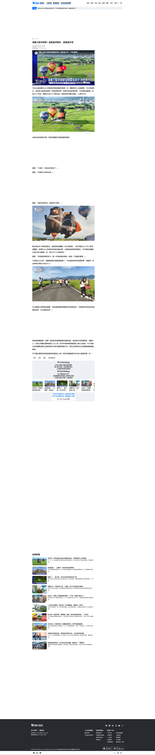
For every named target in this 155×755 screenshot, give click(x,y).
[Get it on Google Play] (119, 748)
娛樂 (103, 3)
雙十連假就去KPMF (63, 374)
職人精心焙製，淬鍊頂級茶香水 (63, 367)
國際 (107, 3)
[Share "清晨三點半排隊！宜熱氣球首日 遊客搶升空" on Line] (34, 753)
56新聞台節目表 (89, 735)
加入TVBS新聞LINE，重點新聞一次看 (63, 396)
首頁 (88, 3)
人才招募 (109, 737)
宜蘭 (44, 358)
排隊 (34, 358)
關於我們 (87, 733)
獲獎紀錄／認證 (120, 742)
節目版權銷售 (119, 733)
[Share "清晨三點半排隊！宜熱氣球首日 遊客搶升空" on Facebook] (40, 753)
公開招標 (118, 735)
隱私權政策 (99, 733)
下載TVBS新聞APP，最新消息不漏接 (63, 394)
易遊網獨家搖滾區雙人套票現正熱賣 (63, 376)
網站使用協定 (99, 737)
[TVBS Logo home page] (38, 3)
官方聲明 (118, 739)
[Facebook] (106, 725)
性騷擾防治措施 (100, 735)
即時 (92, 3)
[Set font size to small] (114, 753)
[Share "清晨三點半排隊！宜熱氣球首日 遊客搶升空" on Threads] (37, 753)
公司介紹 (109, 733)
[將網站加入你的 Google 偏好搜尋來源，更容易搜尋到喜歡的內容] (63, 399)
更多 (116, 3)
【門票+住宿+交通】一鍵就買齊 (63, 378)
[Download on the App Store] (107, 748)
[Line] (109, 725)
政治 (99, 3)
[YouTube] (119, 725)
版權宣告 (98, 739)
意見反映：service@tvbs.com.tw (39, 733)
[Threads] (112, 725)
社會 (111, 3)
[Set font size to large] (121, 753)
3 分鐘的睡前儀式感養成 (63, 369)
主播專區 (109, 739)
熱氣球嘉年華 (51, 358)
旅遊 (39, 358)
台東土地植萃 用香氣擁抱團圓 (63, 365)
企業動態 (109, 735)
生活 (95, 3)
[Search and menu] (121, 3)
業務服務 (118, 737)
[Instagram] (116, 725)
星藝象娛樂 (110, 742)
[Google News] (122, 725)
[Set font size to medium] (117, 753)
